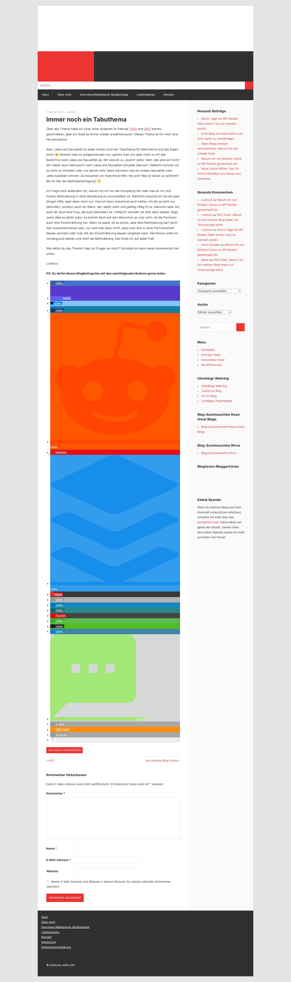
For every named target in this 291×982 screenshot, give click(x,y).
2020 (133, 129)
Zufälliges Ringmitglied (216, 401)
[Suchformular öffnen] (66, 66)
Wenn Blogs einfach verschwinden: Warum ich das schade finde (217, 148)
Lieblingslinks (146, 94)
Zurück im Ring (211, 391)
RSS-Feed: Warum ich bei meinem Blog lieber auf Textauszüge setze (219, 220)
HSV (51, 760)
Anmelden (208, 349)
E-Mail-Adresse (58, 860)
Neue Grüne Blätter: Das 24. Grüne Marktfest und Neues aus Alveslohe (219, 173)
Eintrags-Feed (210, 355)
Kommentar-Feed (213, 360)
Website (52, 871)
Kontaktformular (208, 522)
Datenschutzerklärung (56, 947)
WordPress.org (211, 364)
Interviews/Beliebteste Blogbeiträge (104, 94)
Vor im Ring (209, 396)
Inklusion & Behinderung (64, 750)
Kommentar (55, 793)
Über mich (64, 94)
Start (45, 94)
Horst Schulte (210, 244)
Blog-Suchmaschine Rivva (218, 453)
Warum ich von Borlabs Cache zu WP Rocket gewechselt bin (217, 205)
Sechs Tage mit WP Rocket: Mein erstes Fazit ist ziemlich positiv (217, 123)
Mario (205, 260)
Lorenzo (71, 111)
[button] (57, 283)
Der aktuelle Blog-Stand (162, 760)
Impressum (48, 942)
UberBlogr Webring (214, 386)
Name (51, 848)
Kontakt (169, 94)
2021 (147, 129)
